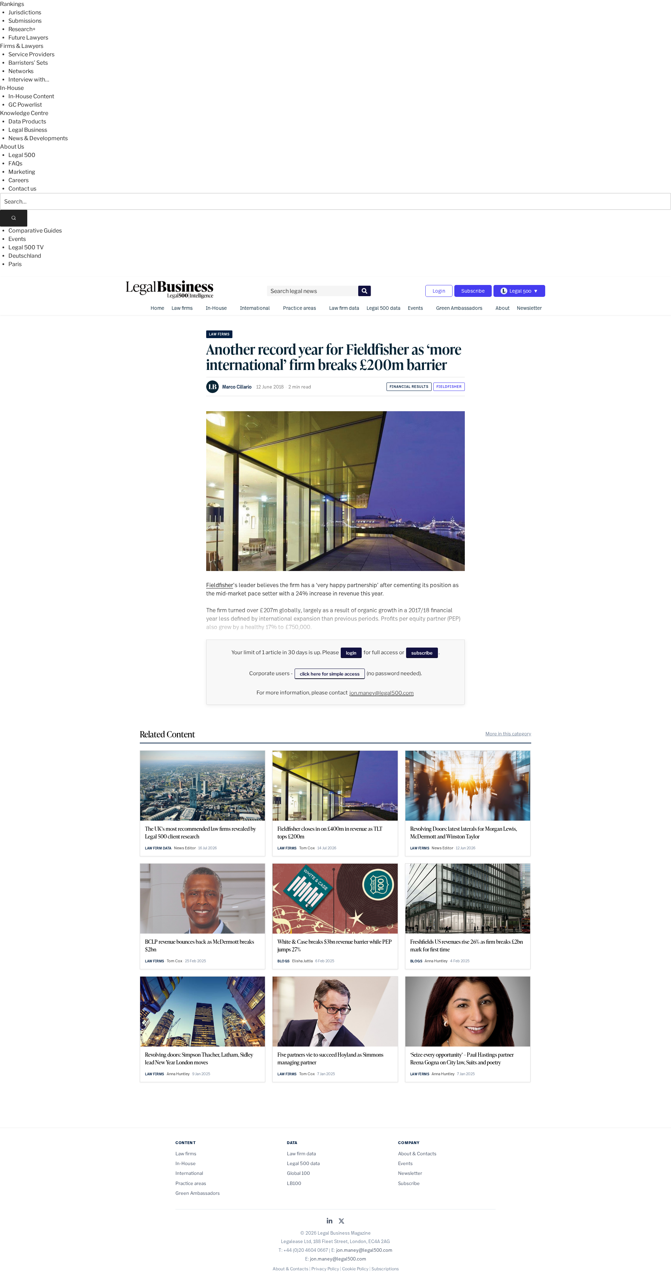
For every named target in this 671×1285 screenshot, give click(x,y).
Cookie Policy (355, 1268)
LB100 (294, 1183)
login (351, 653)
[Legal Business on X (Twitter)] (341, 1221)
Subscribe (473, 290)
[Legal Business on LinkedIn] (329, 1221)
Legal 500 (21, 155)
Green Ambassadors (459, 308)
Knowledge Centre (24, 113)
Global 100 (298, 1173)
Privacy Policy (325, 1268)
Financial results (409, 386)
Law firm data (344, 308)
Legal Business (27, 130)
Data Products (27, 121)
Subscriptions (385, 1268)
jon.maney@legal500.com (381, 693)
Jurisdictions (24, 12)
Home (157, 308)
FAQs (15, 163)
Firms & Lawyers (21, 46)
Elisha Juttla (302, 960)
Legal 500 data (384, 308)
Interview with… (28, 79)
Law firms (182, 308)
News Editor (185, 847)
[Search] (13, 218)
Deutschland (24, 255)
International (255, 308)
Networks (21, 71)
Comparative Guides (35, 230)
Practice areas (299, 308)
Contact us (22, 188)
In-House (12, 88)
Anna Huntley (436, 960)
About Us (12, 146)
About (503, 308)
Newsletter (529, 308)
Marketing (21, 172)
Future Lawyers (28, 37)
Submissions (25, 20)
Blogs (283, 961)
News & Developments (38, 138)
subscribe (422, 653)
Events (17, 239)
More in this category (508, 733)
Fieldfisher (449, 386)
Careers (18, 180)
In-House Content (31, 96)
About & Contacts (417, 1153)
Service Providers (31, 54)
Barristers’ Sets (28, 62)
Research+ (22, 29)
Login (439, 290)
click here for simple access (330, 674)
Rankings (12, 4)
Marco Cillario (237, 387)
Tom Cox (307, 847)
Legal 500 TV (26, 247)
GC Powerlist (25, 104)
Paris (15, 264)
